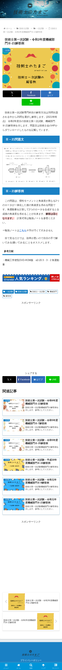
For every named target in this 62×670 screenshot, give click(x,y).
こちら (22, 230)
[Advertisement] (31, 336)
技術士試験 (22, 292)
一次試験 (9, 292)
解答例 (8, 296)
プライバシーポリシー (31, 660)
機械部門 (53, 292)
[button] (55, 478)
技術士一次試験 (38, 292)
